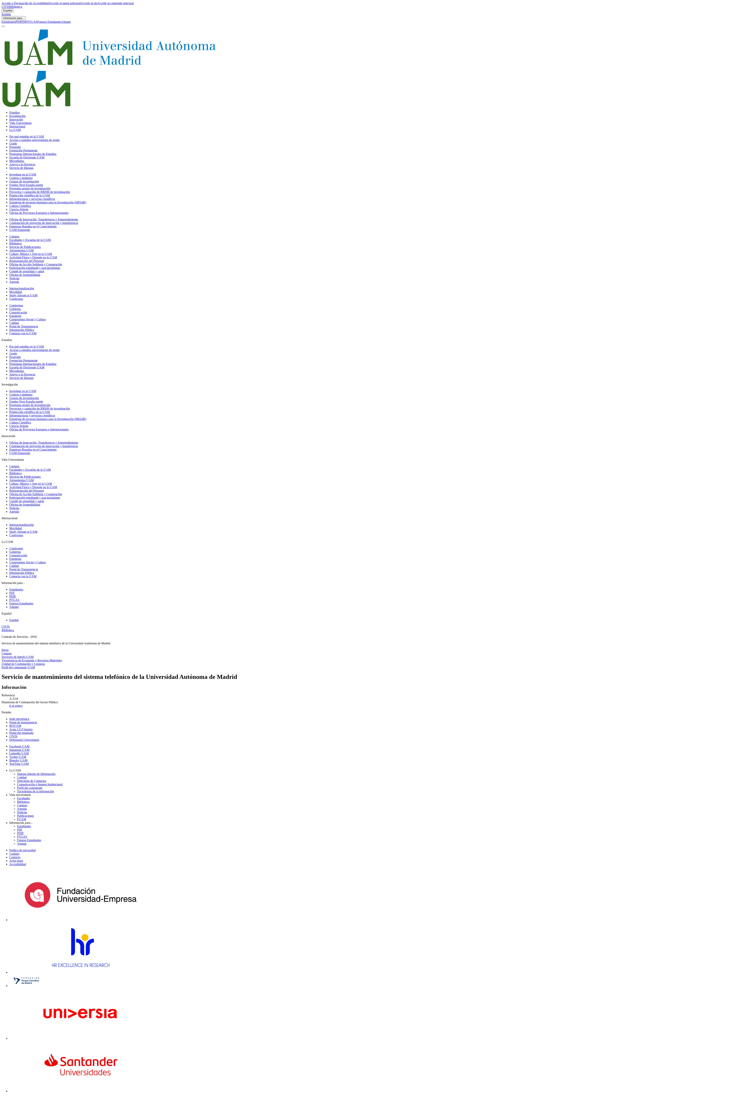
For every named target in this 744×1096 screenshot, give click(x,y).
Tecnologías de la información (35, 791)
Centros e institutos (21, 178)
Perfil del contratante (29, 787)
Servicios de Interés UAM (18, 657)
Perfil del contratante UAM (18, 667)
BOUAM (15, 726)
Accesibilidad (17, 864)
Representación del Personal (26, 261)
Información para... (13, 18)
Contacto (14, 857)
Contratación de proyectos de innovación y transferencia (43, 223)
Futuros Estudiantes (49, 21)
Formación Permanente (23, 150)
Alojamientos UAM (21, 250)
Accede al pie (89, 3)
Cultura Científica (20, 205)
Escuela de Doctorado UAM (26, 157)
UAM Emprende (19, 230)
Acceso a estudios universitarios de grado (34, 140)
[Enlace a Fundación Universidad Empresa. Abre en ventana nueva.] (80, 919)
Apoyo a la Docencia (22, 164)
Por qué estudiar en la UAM (26, 136)
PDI (18, 21)
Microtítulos (16, 161)
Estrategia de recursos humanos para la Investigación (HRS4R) (47, 202)
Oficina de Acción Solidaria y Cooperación (35, 264)
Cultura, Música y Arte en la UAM (30, 254)
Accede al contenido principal (115, 3)
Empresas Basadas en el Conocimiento (33, 226)
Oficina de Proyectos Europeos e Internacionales (39, 212)
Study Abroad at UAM (23, 295)
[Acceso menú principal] (3, 26)
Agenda (14, 281)
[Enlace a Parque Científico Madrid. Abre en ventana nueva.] (26, 985)
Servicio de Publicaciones (25, 247)
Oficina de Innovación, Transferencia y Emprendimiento (43, 219)
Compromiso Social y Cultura (27, 319)
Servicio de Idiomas (21, 168)
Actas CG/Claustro (21, 729)
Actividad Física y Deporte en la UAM (33, 257)
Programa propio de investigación (29, 188)
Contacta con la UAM (22, 333)
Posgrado (15, 147)
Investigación (17, 116)
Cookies (14, 853)
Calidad (14, 323)
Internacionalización (21, 288)
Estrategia (15, 316)
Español (7, 10)
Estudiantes (9, 21)
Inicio (5, 650)
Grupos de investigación (24, 181)
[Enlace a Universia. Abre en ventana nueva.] (80, 1038)
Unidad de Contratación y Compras (23, 664)
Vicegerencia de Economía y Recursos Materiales (32, 660)
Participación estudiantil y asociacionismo (34, 267)
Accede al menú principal (65, 3)
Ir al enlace (16, 705)
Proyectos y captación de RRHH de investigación (39, 192)
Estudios (14, 112)
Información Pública (21, 329)
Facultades (23, 798)
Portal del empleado (21, 732)
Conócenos (16, 298)
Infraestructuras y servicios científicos (32, 199)
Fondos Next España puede (26, 185)
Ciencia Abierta (18, 209)
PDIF (24, 21)
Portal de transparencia (23, 722)
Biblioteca (16, 6)
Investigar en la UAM (22, 174)
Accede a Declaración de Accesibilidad (25, 3)
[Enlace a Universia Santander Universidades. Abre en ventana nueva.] (80, 1091)
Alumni (66, 21)
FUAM (21, 819)
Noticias (14, 278)
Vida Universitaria (20, 123)
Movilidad (15, 292)
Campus (14, 236)
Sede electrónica (19, 719)
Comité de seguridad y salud (26, 271)
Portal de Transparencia (23, 326)
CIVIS (6, 6)
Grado (13, 143)
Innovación (16, 119)
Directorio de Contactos (31, 781)
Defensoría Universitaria (24, 739)
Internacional (17, 126)
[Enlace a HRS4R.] (80, 972)
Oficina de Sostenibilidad (24, 274)
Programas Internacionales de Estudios (32, 154)
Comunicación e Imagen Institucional (40, 784)
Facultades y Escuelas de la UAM (30, 240)
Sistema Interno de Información (36, 774)
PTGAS (32, 21)
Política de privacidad (22, 850)
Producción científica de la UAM (29, 195)
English (6, 14)
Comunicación (18, 312)
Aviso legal (16, 860)
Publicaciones (25, 815)
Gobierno (15, 309)
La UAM (15, 130)
